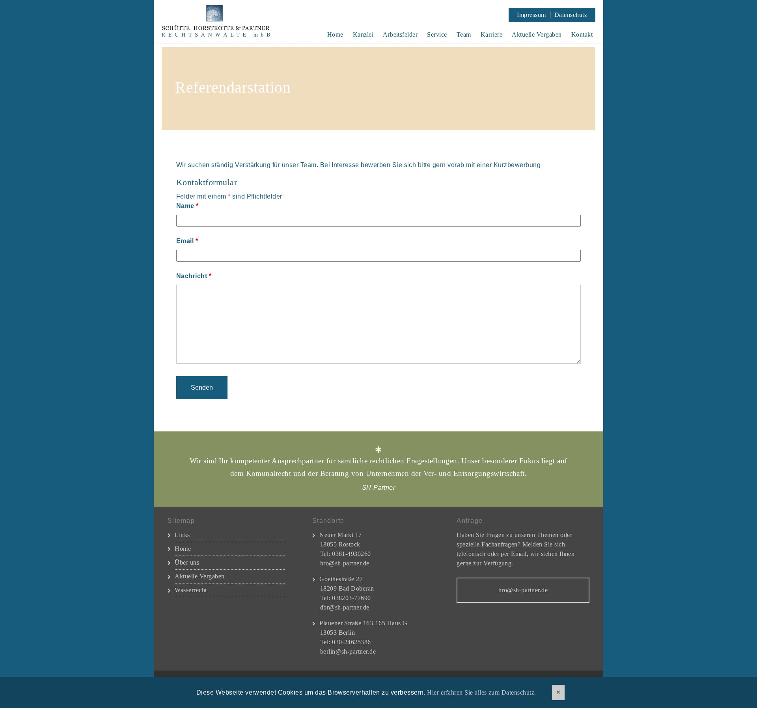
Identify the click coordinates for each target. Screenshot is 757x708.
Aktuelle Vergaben (536, 34)
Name (187, 206)
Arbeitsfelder (400, 34)
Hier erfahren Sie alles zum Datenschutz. (481, 692)
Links (182, 534)
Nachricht (193, 276)
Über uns (187, 562)
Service (437, 34)
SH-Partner (226, 21)
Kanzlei (363, 34)
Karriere (492, 34)
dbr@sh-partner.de (344, 607)
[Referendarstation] (378, 88)
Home (335, 34)
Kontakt (582, 34)
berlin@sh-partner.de (348, 651)
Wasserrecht (191, 590)
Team (464, 34)
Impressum (531, 14)
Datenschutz (570, 14)
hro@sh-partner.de (344, 563)
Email (187, 241)
